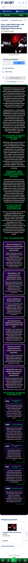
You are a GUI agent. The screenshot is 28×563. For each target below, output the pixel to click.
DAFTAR (7, 15)
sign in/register (12, 81)
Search (3, 7)
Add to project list (15, 78)
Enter (19, 63)
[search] (14, 7)
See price (5, 540)
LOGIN (21, 15)
